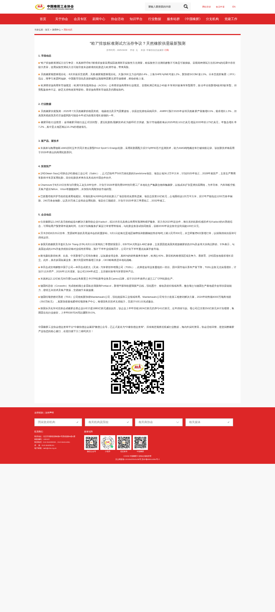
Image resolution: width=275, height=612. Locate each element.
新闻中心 (99, 19)
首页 (43, 19)
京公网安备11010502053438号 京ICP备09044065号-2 (137, 459)
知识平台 (137, 19)
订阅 (166, 50)
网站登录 (206, 6)
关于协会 (62, 19)
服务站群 (174, 19)
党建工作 (231, 19)
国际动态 (68, 30)
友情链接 (38, 413)
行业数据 (155, 19)
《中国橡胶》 (193, 19)
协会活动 (118, 19)
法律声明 (49, 413)
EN (234, 6)
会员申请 (220, 6)
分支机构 (213, 19)
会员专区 (81, 19)
